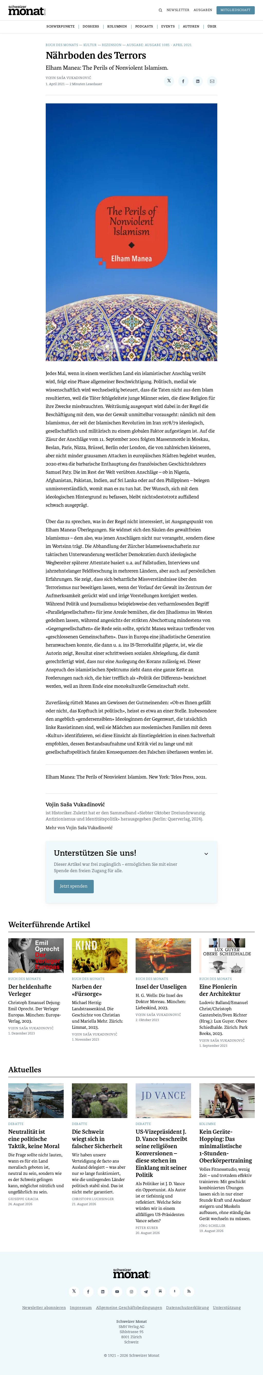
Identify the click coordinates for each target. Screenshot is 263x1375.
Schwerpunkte (60, 26)
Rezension (111, 45)
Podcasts (144, 26)
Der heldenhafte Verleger (30, 990)
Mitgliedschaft (236, 10)
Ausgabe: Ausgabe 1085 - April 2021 (159, 45)
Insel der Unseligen (161, 986)
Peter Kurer (147, 1228)
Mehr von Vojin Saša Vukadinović (79, 828)
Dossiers (91, 26)
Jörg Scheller (212, 1226)
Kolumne (207, 1124)
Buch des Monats (62, 45)
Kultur (90, 45)
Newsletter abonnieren (44, 1308)
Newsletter (178, 10)
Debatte (16, 1124)
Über (212, 26)
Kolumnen (117, 26)
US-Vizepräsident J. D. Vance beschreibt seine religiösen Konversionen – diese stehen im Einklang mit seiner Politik (161, 1153)
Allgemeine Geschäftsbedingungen (129, 1308)
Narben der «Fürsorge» (87, 990)
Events (168, 26)
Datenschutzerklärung (187, 1308)
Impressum (81, 1308)
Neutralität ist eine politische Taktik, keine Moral (34, 1139)
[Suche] (160, 10)
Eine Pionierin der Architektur (220, 990)
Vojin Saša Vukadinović (68, 78)
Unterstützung (227, 1308)
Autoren (191, 26)
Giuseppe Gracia (23, 1199)
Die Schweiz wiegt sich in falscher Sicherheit (97, 1139)
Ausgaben (203, 10)
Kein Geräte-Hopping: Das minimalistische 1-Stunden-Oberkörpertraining (225, 1146)
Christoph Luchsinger (93, 1199)
